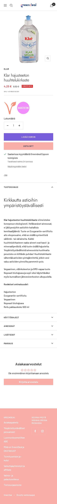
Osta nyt (28, 146)
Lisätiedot (9, 335)
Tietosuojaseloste (13, 485)
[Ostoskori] (51, 5)
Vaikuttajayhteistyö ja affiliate (14, 468)
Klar (6, 69)
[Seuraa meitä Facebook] (35, 431)
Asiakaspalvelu (11, 422)
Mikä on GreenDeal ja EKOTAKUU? (14, 449)
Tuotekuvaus (11, 187)
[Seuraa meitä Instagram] (42, 431)
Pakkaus (8, 343)
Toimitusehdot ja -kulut (13, 458)
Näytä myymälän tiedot (17, 166)
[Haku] (11, 5)
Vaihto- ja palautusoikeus (11, 477)
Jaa (5, 175)
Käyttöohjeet (11, 317)
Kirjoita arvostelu (28, 381)
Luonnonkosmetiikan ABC (14, 439)
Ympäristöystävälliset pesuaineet (14, 430)
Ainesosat (9, 326)
